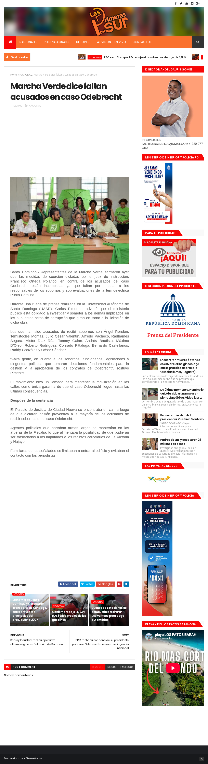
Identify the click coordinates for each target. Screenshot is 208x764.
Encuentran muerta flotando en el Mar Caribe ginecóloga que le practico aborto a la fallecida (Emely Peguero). (180, 366)
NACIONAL (26, 74)
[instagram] (192, 3)
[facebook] (175, 3)
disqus (111, 667)
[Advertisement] (69, 143)
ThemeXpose (34, 758)
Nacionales (28, 42)
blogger (97, 667)
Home (13, 74)
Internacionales (57, 42)
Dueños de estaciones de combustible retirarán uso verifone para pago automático (109, 614)
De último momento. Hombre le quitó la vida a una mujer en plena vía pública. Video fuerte (182, 394)
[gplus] (197, 3)
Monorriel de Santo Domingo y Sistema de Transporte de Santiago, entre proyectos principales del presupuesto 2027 (29, 610)
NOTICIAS (189, 57)
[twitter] (181, 3)
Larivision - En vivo (111, 42)
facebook (126, 667)
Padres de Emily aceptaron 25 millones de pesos (180, 442)
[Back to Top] (201, 759)
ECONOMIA (76, 57)
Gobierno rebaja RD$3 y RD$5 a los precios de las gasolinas (69, 616)
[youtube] (186, 3)
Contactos (142, 42)
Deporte (82, 42)
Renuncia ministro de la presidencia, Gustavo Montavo (182, 417)
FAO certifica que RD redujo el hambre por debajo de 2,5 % (126, 57)
